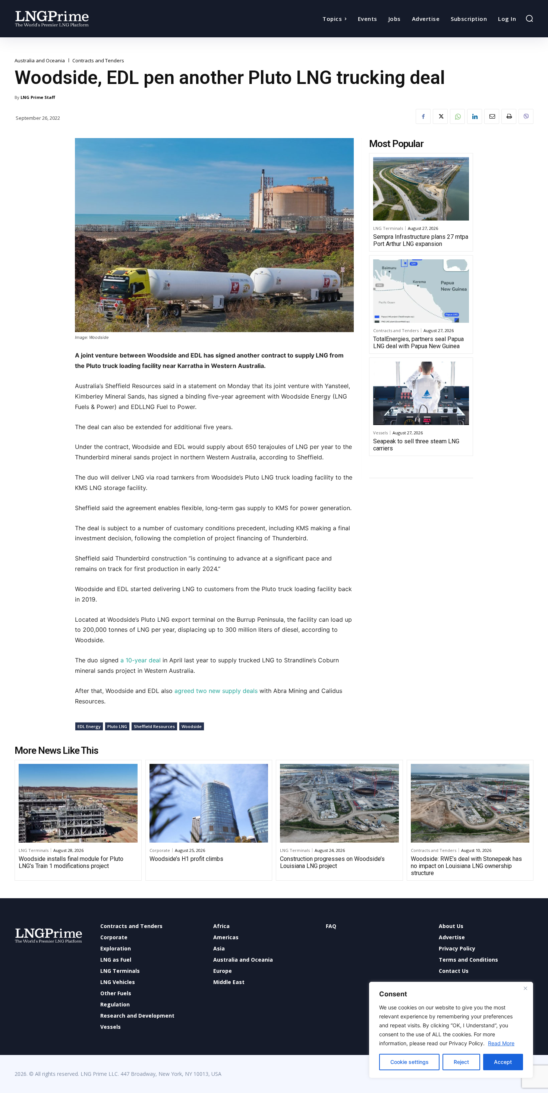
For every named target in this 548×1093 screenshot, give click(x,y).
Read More (501, 1043)
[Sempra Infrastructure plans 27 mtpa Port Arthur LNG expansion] (421, 189)
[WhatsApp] (457, 116)
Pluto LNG (117, 726)
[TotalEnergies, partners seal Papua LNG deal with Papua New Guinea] (421, 291)
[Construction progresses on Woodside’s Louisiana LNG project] (339, 803)
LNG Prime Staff (38, 97)
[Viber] (526, 116)
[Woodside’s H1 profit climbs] (208, 803)
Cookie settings (409, 1062)
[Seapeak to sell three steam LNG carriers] (421, 393)
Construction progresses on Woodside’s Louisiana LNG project (332, 862)
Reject (461, 1062)
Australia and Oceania (40, 60)
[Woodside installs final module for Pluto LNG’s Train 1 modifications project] (78, 803)
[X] (440, 116)
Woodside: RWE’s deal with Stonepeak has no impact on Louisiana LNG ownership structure (466, 866)
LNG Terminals (388, 228)
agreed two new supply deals (216, 690)
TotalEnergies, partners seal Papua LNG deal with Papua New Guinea (418, 342)
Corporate (159, 850)
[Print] (508, 116)
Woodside (192, 726)
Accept (503, 1062)
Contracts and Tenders (98, 60)
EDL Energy (89, 726)
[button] (529, 18)
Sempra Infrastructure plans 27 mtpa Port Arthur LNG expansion (420, 240)
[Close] (525, 988)
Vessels (380, 433)
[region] (451, 1030)
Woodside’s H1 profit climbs (186, 858)
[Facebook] (423, 116)
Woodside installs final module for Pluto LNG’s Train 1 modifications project (71, 862)
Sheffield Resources (154, 726)
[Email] (491, 116)
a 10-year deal (140, 660)
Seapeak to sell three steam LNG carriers (416, 445)
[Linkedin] (474, 116)
